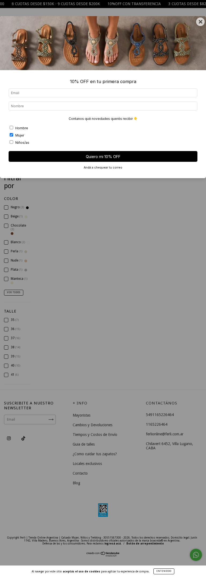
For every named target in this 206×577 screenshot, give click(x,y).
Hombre (21, 128)
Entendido (163, 571)
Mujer (19, 135)
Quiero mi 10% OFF (103, 156)
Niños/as (22, 143)
